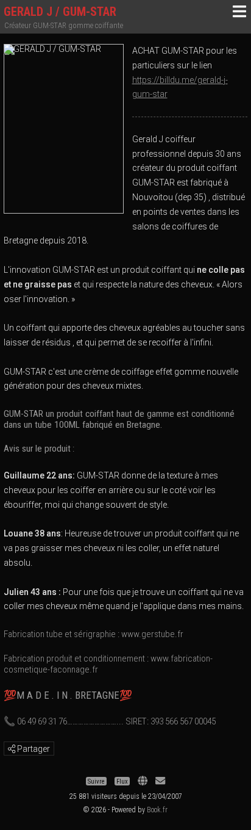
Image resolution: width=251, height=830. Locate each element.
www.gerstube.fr (152, 634)
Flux (122, 781)
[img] (11, 749)
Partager (32, 749)
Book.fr (157, 810)
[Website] (142, 781)
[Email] (160, 781)
